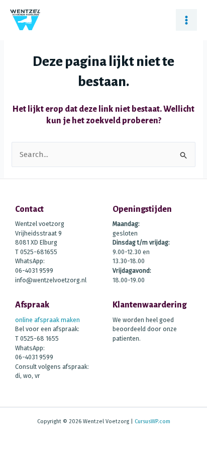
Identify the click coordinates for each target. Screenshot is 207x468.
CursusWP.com (152, 421)
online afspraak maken (47, 320)
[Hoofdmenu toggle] (186, 20)
